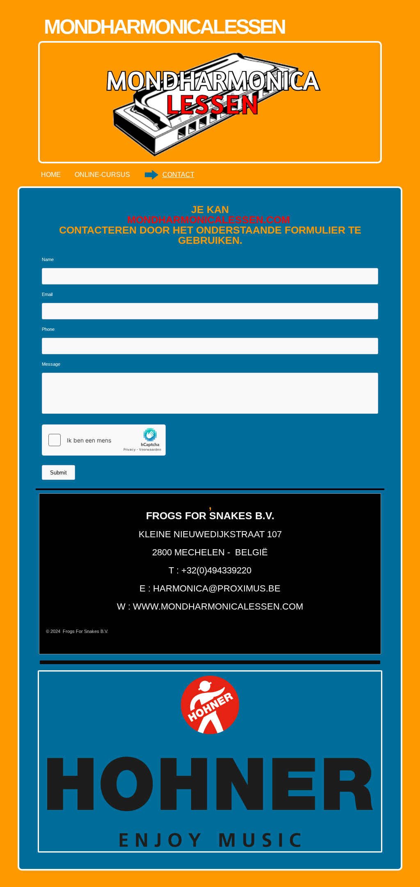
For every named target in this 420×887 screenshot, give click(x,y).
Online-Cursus (102, 174)
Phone (48, 329)
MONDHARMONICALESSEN (164, 26)
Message (51, 364)
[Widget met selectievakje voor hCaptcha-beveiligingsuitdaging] (104, 440)
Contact (178, 174)
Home (51, 174)
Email (47, 294)
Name (48, 259)
